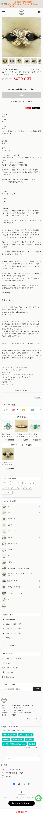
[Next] (40, 37)
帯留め (9, 562)
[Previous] (3, 37)
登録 (37, 689)
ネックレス (11, 513)
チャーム (10, 556)
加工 (9, 599)
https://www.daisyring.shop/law (15, 312)
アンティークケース (14, 593)
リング (9, 506)
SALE (9, 606)
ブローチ (10, 537)
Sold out (21, 95)
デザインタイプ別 (13, 587)
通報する (37, 397)
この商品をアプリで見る (21, 391)
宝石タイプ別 (13, 581)
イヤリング (11, 531)
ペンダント (11, 519)
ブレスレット (12, 544)
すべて (6, 410)
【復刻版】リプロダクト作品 (18, 568)
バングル (10, 550)
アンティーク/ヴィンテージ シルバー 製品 (20, 575)
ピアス (9, 525)
